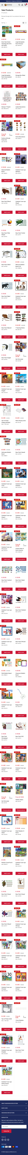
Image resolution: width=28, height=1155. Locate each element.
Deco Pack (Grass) (6, 894)
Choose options (7, 149)
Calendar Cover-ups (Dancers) (21, 297)
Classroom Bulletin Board (20, 674)
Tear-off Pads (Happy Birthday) (5, 421)
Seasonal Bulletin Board (5, 170)
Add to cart (7, 54)
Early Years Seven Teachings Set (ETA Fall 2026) (6, 43)
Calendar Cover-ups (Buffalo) (21, 170)
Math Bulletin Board (6, 673)
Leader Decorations (20, 107)
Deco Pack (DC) (20, 736)
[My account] (22, 5)
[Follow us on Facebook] (2, 1140)
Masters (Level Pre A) (6, 862)
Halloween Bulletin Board (6, 453)
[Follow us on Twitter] (5, 1140)
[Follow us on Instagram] (8, 1140)
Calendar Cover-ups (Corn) (6, 705)
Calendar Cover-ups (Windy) (21, 924)
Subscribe (6, 1131)
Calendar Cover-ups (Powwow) (6, 547)
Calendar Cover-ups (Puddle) (6, 1051)
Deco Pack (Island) (20, 452)
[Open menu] (2, 4)
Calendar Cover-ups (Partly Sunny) (6, 1082)
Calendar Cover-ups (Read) (21, 202)
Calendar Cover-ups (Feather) (21, 484)
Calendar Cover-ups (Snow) (6, 642)
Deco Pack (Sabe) (20, 580)
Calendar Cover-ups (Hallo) (21, 768)
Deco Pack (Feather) (21, 610)
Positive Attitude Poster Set (5, 139)
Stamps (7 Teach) (5, 107)
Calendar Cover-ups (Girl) (6, 610)
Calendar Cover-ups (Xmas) (6, 768)
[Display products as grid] (23, 22)
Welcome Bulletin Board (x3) (20, 265)
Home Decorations (20, 136)
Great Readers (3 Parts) (20, 831)
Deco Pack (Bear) (5, 296)
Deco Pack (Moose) (21, 641)
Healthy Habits (19, 799)
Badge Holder (19, 705)
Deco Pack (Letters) (6, 580)
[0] (25, 5)
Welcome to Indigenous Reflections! (14, 1)
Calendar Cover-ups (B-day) (21, 988)
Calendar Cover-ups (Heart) (6, 516)
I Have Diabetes (20, 1020)
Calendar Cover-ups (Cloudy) (6, 988)
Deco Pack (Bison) (6, 201)
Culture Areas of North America (20, 549)
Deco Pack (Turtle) (20, 233)
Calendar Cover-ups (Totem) (21, 389)
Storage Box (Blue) (20, 75)
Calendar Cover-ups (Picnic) (21, 863)
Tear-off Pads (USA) (6, 1019)
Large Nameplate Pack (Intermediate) (6, 76)
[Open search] (19, 5)
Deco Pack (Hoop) (20, 894)
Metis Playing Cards (21, 420)
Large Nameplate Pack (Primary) (20, 42)
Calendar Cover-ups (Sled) (6, 831)
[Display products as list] (26, 22)
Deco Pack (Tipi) (20, 1050)
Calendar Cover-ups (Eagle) (6, 389)
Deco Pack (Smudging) (4, 737)
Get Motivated (19, 359)
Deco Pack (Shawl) (6, 924)
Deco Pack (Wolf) (6, 264)
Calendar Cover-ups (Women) (21, 516)
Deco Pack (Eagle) (6, 357)
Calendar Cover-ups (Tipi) (6, 484)
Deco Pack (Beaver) (6, 328)
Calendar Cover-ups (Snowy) (6, 956)
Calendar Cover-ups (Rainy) (21, 956)
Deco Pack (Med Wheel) (5, 233)
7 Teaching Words (20, 328)
